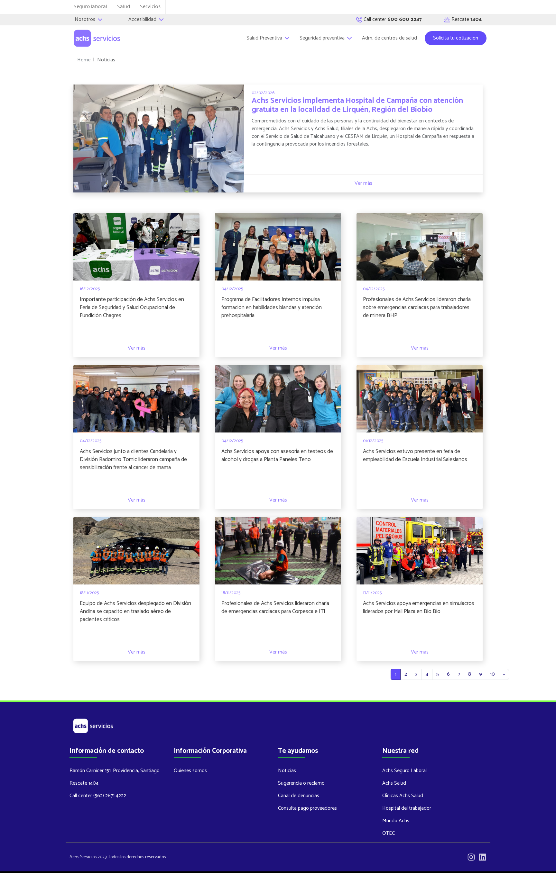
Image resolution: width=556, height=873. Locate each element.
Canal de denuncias (298, 795)
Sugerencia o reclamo (301, 783)
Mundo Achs (395, 820)
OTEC (388, 833)
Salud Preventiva (264, 38)
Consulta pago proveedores (307, 808)
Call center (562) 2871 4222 (98, 795)
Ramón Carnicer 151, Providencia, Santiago (115, 770)
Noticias (287, 770)
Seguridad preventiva (323, 38)
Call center (393, 19)
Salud (123, 6)
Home (83, 60)
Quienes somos (190, 770)
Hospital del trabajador (406, 808)
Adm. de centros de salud (389, 38)
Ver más (363, 183)
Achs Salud (394, 783)
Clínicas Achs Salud (402, 795)
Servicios (150, 6)
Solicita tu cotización (455, 38)
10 (492, 674)
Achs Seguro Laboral (404, 770)
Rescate (466, 19)
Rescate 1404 (84, 783)
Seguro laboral (90, 6)
